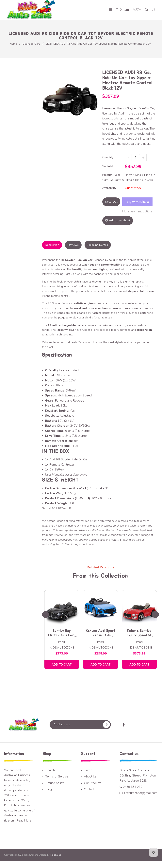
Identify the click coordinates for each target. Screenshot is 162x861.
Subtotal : (108, 166)
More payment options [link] (137, 211)
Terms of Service (56, 776)
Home (13, 44)
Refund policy (54, 783)
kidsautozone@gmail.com (140, 793)
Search (50, 770)
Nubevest (55, 854)
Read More (23, 821)
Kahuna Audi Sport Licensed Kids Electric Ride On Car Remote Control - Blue (100, 633)
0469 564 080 (132, 787)
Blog (48, 789)
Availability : (110, 188)
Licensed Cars (31, 44)
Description (52, 245)
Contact (89, 789)
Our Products (92, 783)
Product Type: (111, 175)
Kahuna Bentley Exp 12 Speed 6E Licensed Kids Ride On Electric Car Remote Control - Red (139, 633)
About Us (90, 776)
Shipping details (98, 245)
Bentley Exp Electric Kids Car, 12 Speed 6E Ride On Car (61, 633)
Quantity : (108, 157)
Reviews (73, 245)
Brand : (61, 642)
